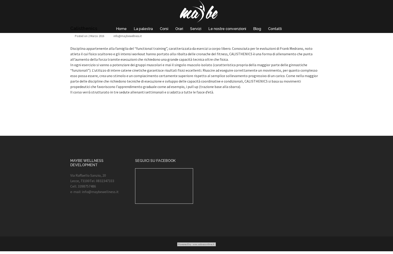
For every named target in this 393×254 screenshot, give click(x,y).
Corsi (164, 29)
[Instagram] (88, 210)
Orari (179, 29)
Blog (257, 29)
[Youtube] (101, 210)
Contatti (275, 29)
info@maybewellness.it (127, 36)
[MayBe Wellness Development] (199, 12)
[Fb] (74, 210)
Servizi (195, 29)
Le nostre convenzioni (227, 29)
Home (121, 29)
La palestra (143, 29)
